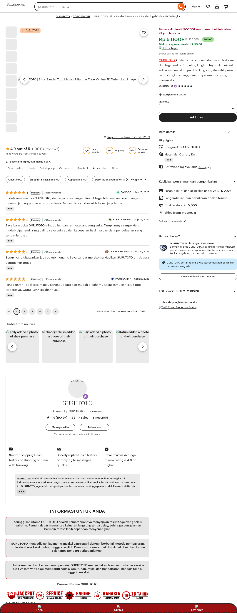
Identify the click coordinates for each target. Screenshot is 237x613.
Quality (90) (15, 179)
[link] (9, 311)
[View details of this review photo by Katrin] (132, 346)
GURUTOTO (63, 16)
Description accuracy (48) (110, 179)
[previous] (12, 346)
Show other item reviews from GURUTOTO (121, 311)
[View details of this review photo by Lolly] (22, 346)
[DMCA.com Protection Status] (177, 307)
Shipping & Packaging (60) (45, 179)
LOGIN (39, 610)
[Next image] (143, 79)
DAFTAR (118, 610)
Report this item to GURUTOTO (128, 137)
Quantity (164, 101)
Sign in (196, 6)
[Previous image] (24, 79)
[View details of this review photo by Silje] (96, 346)
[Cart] (225, 6)
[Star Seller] (175, 86)
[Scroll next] (126, 179)
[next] (142, 346)
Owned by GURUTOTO (69, 411)
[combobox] (105, 6)
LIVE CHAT (197, 610)
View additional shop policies (198, 276)
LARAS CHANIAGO (121, 251)
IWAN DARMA (123, 278)
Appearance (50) (77, 179)
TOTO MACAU (81, 16)
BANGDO (126, 192)
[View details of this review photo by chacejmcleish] (59, 346)
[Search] (181, 6)
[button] (85, 396)
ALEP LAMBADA (122, 219)
